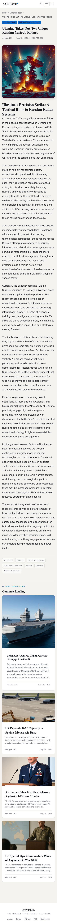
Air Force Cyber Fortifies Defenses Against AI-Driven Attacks (27, 794)
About (10, 919)
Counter (20, 560)
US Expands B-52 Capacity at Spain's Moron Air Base (24, 730)
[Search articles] (41, 3)
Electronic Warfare (13, 565)
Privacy (27, 919)
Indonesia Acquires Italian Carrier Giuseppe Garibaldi (27, 657)
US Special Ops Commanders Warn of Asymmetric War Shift (28, 857)
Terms (18, 919)
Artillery (8, 560)
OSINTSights (10, 4)
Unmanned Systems (12, 571)
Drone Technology (36, 560)
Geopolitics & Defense (29, 22)
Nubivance (45, 919)
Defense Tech (16, 13)
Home (4, 13)
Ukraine (39, 565)
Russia (29, 565)
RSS (46, 4)
